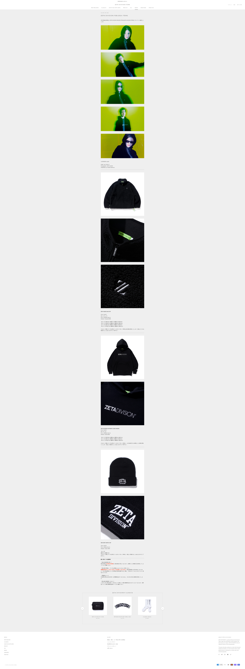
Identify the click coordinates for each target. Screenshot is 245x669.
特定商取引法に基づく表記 (112, 644)
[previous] (82, 608)
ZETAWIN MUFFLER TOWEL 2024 (122, 616)
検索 (234, 4)
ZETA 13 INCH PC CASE (98, 616)
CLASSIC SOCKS (147, 616)
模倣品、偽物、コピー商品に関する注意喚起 (116, 639)
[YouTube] (227, 654)
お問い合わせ (110, 648)
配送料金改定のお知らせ (122, 1)
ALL (131, 7)
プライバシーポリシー (111, 646)
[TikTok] (230, 654)
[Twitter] (221, 654)
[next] (162, 608)
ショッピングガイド (111, 642)
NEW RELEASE (95, 7)
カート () (239, 4)
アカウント (230, 4)
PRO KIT (125, 7)
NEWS (136, 7)
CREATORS (143, 7)
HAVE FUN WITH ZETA (115, 7)
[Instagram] (224, 654)
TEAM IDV (151, 7)
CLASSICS (103, 7)
